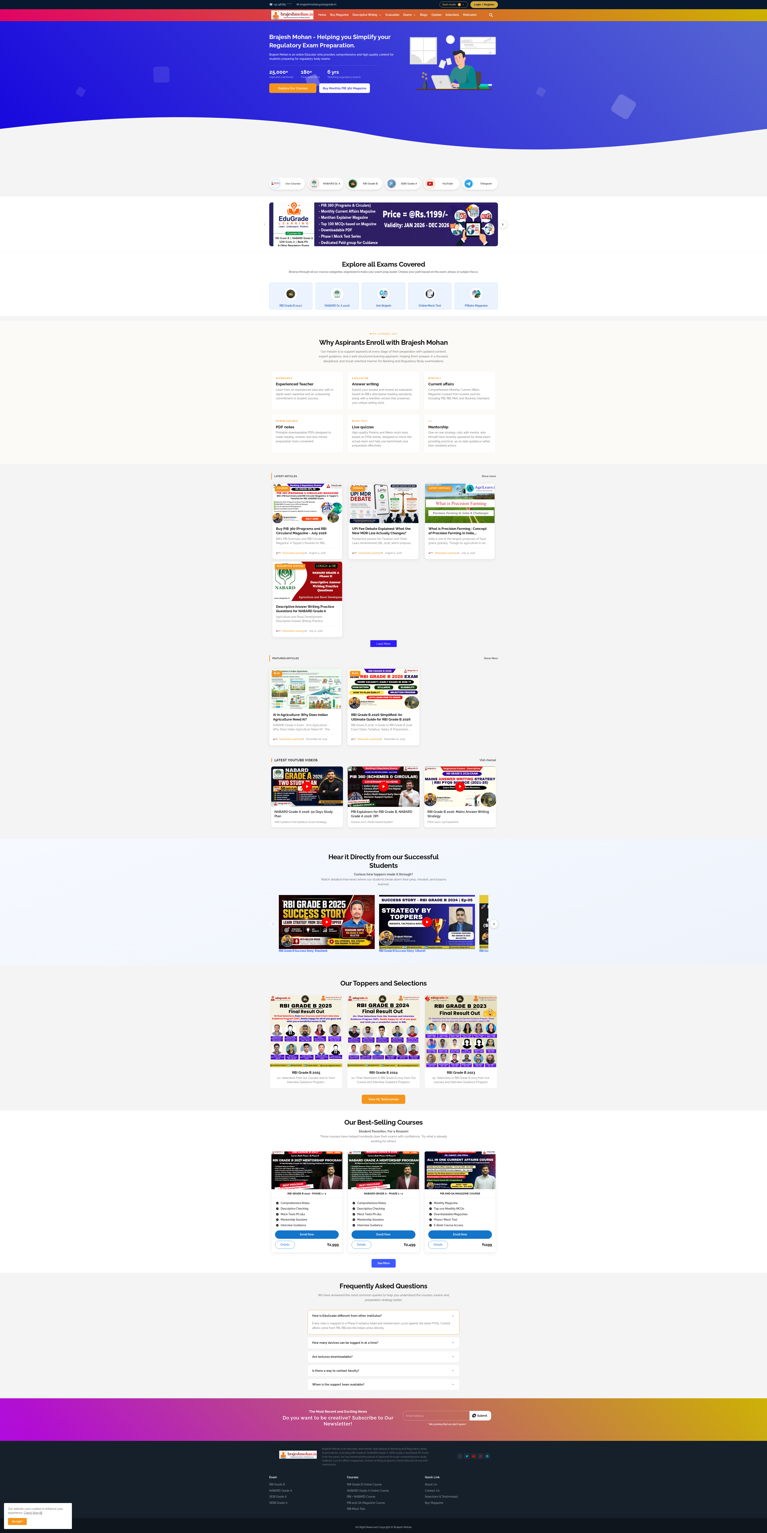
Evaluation (392, 14)
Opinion (436, 14)
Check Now (31, 1512)
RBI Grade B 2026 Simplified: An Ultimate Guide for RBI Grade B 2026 (380, 717)
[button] (461, 5)
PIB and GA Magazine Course (366, 1502)
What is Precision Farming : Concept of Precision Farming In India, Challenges (457, 531)
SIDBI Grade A (278, 1502)
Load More (383, 643)
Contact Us (432, 1490)
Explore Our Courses (292, 88)
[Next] (494, 924)
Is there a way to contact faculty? (335, 1370)
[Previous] (273, 924)
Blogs (423, 14)
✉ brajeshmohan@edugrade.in (316, 4)
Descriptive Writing (365, 14)
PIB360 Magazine (476, 305)
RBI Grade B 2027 (290, 305)
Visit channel (488, 760)
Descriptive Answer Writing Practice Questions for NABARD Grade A (305, 609)
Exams (407, 14)
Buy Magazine (339, 14)
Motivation (470, 14)
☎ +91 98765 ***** (280, 4)
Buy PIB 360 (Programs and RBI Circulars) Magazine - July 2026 (301, 531)
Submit (482, 1415)
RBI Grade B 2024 (383, 1072)
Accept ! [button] (17, 1521)
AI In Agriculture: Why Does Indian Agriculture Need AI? (300, 717)
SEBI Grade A (278, 1496)
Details (284, 1244)
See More (384, 1263)
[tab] (322, 14)
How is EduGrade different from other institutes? (347, 1315)
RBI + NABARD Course (361, 1496)
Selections (452, 14)
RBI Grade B (277, 1484)
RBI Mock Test (356, 1508)
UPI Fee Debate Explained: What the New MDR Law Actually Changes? (381, 531)
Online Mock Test (430, 305)
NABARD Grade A (280, 1490)
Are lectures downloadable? (332, 1356)
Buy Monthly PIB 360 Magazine (344, 88)
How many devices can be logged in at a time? (345, 1342)
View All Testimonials (383, 1099)
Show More (491, 658)
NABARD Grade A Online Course (368, 1490)
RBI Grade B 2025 (306, 1072)
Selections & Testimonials (441, 1496)
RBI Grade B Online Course (364, 1484)
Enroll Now (307, 1234)
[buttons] (460, 1456)
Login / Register (484, 4)
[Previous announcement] (264, 224)
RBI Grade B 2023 (461, 1072)
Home (322, 14)
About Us (431, 1484)
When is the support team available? (338, 1384)
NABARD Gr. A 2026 (337, 305)
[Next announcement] (503, 224)
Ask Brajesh (383, 305)
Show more (489, 476)
